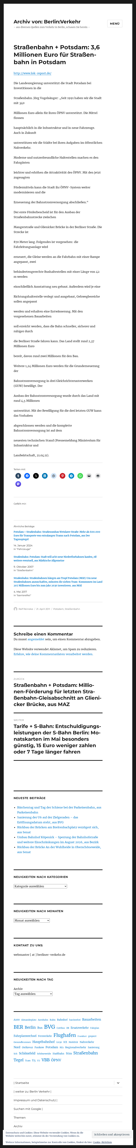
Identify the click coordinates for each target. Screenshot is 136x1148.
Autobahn (43, 1019)
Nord (17, 1047)
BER (18, 1027)
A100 (17, 1019)
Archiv (18, 989)
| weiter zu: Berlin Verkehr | (32, 1091)
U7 (38, 1060)
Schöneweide (44, 1053)
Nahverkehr (87, 1042)
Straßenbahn (72, 608)
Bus (39, 1027)
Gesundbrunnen (22, 1042)
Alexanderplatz (28, 1020)
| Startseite (21, 1083)
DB (67, 1028)
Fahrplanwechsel (25, 1036)
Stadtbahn (58, 1053)
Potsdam (58, 608)
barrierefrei (75, 1020)
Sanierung (94, 1047)
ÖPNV (56, 1060)
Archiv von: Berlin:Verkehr (47, 22)
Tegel (19, 1060)
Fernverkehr (45, 1036)
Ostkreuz (27, 1047)
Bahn (52, 1019)
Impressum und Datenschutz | (35, 1100)
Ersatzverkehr (80, 1027)
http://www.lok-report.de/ (32, 73)
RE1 (62, 1047)
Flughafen (64, 1035)
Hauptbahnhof (43, 1042)
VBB (46, 1059)
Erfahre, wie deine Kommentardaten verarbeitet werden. (53, 654)
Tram (27, 1060)
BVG (49, 1027)
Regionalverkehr (75, 1047)
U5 (34, 1060)
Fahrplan (94, 1028)
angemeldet (36, 639)
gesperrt (92, 1036)
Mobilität (73, 1042)
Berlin (30, 1027)
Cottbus (61, 1028)
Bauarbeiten (91, 1019)
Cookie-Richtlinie (102, 1142)
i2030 (59, 1042)
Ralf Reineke (26, 608)
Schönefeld (27, 1053)
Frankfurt (82, 1036)
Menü (115, 23)
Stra (69, 1053)
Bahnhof (62, 1019)
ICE (65, 1042)
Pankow (39, 1047)
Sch (15, 1053)
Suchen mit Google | (28, 1109)
